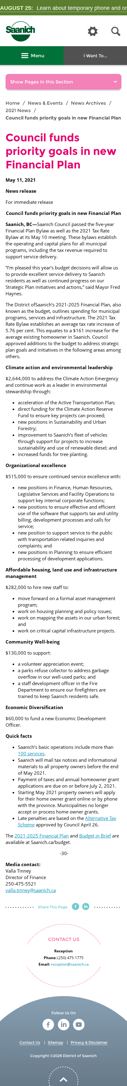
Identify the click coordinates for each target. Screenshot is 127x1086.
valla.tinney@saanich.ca (31, 890)
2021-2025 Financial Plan (41, 836)
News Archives (88, 103)
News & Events (45, 103)
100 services (31, 753)
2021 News (18, 110)
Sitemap (55, 1042)
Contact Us (29, 1042)
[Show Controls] (93, 32)
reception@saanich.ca (70, 964)
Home (13, 103)
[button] (116, 32)
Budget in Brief (95, 836)
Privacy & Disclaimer (89, 1042)
